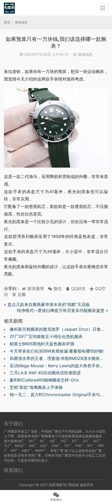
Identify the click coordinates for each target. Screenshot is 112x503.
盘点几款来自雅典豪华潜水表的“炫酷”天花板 (49, 304)
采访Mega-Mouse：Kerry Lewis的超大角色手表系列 (59, 365)
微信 (55, 288)
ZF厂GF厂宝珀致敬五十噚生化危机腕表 (46, 336)
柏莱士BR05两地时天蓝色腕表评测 (42, 343)
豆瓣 (21, 294)
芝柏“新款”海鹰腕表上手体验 (36, 387)
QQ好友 (78, 288)
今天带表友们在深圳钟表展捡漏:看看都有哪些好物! (56, 351)
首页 (7, 22)
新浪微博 (35, 288)
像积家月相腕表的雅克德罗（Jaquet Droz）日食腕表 (59, 329)
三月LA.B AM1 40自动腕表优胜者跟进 (45, 372)
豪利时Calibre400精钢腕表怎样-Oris (44, 380)
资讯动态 (85, 54)
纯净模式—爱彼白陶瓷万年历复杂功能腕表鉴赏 (60, 310)
